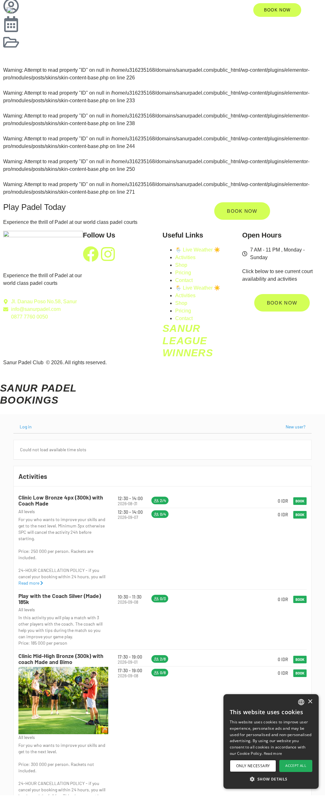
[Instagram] (108, 254)
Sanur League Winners (187, 341)
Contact (184, 280)
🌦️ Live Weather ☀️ (197, 249)
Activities (185, 257)
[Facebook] (91, 254)
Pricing (183, 272)
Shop (181, 265)
